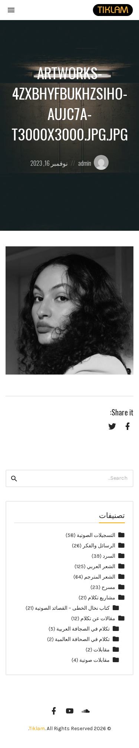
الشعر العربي (101, 566)
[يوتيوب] (69, 710)
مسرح (108, 587)
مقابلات (101, 650)
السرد (109, 556)
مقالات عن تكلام (97, 618)
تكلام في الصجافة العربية (83, 629)
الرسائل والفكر (99, 546)
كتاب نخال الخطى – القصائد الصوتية (72, 608)
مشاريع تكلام (101, 598)
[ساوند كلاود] (85, 710)
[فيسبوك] (53, 710)
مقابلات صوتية (94, 660)
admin (84, 163)
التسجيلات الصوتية (96, 535)
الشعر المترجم (99, 577)
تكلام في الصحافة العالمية (82, 639)
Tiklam (37, 728)
